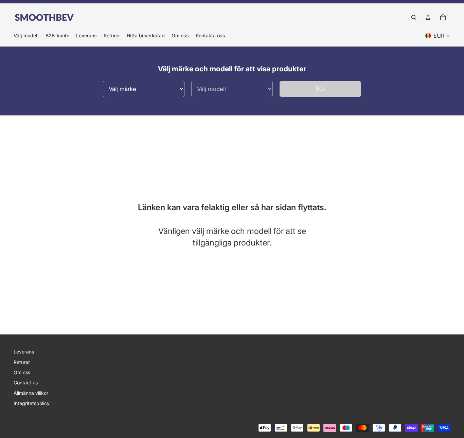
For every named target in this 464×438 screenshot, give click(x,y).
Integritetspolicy (32, 403)
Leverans (24, 351)
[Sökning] (413, 17)
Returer (22, 362)
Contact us (26, 382)
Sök (320, 89)
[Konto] (428, 17)
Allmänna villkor (31, 393)
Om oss (22, 372)
